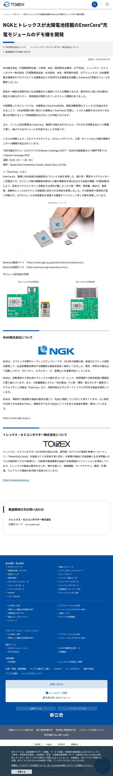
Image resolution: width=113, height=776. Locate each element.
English (49, 744)
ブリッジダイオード (16, 589)
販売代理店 (89, 668)
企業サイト (35, 708)
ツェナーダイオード (16, 585)
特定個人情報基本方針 (66, 729)
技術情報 (10, 658)
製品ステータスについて (18, 616)
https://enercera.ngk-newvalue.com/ (46, 267)
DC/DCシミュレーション (18, 648)
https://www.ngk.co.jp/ (15, 418)
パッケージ (12, 620)
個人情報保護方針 (44, 729)
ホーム (6, 14)
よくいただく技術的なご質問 (70, 661)
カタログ (58, 668)
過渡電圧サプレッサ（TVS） (70, 589)
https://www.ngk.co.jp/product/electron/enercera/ (54, 262)
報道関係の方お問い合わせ (18, 51)
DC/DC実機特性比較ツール (69, 648)
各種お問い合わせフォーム (57, 697)
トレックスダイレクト (31, 673)
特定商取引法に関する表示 (56, 734)
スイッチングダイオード (69, 585)
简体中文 (61, 744)
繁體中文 (74, 744)
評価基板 (62, 651)
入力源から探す (14, 605)
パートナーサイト (76, 708)
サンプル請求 (12, 673)
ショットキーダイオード (69, 581)
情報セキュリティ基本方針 (21, 729)
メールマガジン (73, 668)
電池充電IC (12, 578)
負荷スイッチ (13, 574)
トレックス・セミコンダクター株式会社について (56, 47)
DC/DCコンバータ (15, 566)
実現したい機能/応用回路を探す (21, 609)
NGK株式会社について (16, 47)
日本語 (37, 744)
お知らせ (16, 14)
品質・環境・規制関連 (16, 668)
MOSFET (11, 592)
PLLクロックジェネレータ (18, 581)
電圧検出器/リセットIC (17, 570)
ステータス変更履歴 (67, 616)
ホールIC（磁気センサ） (68, 578)
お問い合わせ (56, 684)
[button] (107, 4)
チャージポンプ (65, 574)
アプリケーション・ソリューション (22, 630)
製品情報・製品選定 (15, 563)
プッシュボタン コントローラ (71, 570)
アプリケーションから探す (69, 605)
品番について (64, 613)
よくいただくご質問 (57, 692)
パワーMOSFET (14, 596)
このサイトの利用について (91, 729)
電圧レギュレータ (66, 566)
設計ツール (11, 644)
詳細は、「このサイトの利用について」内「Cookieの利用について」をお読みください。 (52, 765)
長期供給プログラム (16, 613)
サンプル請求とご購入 (40, 668)
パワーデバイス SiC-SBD (69, 592)
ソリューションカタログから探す (72, 609)
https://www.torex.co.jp (16, 480)
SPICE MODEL (13, 651)
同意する (22, 772)
